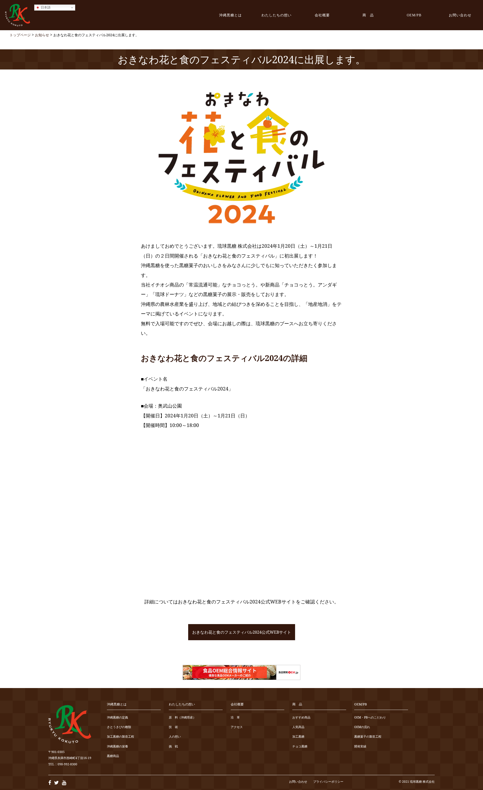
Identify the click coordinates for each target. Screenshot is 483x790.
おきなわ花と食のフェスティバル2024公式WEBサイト (241, 632)
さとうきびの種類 (119, 727)
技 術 (173, 727)
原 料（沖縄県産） (182, 717)
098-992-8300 (67, 764)
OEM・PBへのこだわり (370, 717)
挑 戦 (173, 746)
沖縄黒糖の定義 (117, 717)
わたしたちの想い (276, 15)
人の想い (175, 736)
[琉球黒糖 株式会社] (17, 15)
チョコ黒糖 (299, 746)
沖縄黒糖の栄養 (117, 746)
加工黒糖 (298, 736)
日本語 (45, 7)
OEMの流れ (362, 727)
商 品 (368, 15)
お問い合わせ (460, 15)
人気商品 (298, 727)
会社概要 (322, 15)
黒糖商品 (113, 756)
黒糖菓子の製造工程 (367, 736)
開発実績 (360, 746)
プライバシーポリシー (328, 781)
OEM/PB (414, 15)
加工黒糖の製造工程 (120, 736)
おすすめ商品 (301, 717)
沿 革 (235, 717)
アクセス (237, 727)
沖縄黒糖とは (230, 15)
